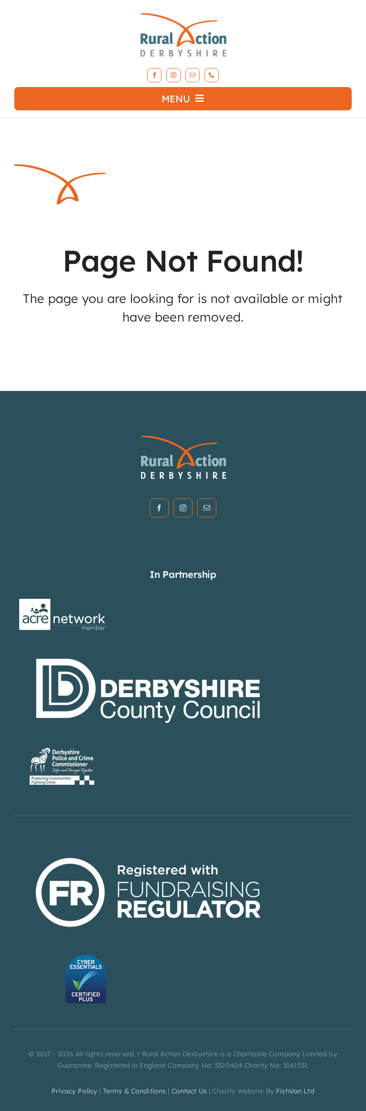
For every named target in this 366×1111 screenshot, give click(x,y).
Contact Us (189, 1091)
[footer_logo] (183, 438)
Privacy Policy (74, 1091)
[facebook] (154, 75)
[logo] (183, 11)
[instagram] (173, 75)
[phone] (211, 75)
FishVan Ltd (295, 1091)
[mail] (192, 75)
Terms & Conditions (134, 1091)
